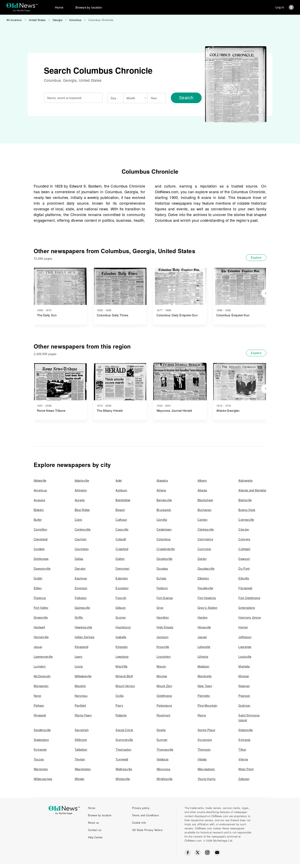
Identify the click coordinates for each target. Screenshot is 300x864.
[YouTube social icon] (217, 852)
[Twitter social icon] (197, 852)
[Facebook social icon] (187, 852)
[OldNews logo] (22, 5)
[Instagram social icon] (207, 852)
